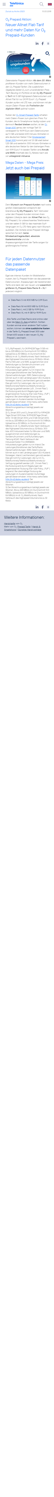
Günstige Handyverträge (29, 529)
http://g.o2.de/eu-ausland (17, 404)
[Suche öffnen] (41, 4)
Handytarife (9, 523)
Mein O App (21, 322)
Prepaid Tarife (23, 526)
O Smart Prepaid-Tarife (27, 115)
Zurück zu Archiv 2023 (15, 11)
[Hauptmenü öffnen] (4, 4)
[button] (37, 43)
